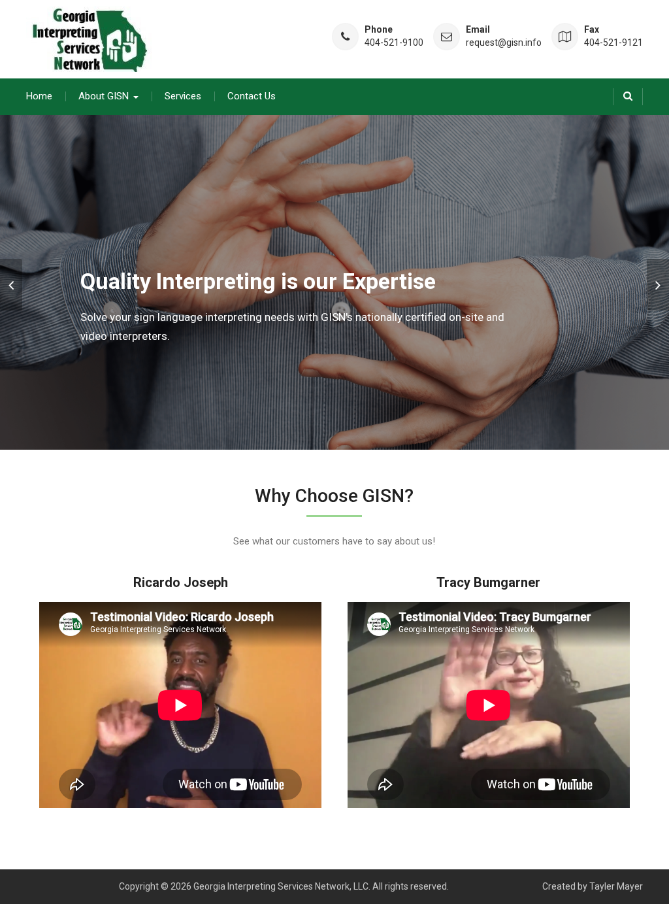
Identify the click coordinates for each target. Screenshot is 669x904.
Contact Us (251, 96)
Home (39, 96)
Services (183, 96)
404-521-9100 (394, 42)
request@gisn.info (504, 42)
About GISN (103, 96)
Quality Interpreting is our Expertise (258, 281)
